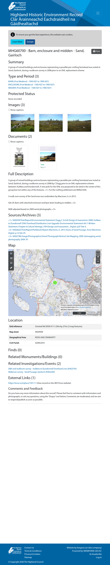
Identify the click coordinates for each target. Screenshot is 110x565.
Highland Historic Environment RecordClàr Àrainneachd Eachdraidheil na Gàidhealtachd (46, 19)
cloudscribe (96, 554)
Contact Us (29, 548)
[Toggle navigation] (98, 13)
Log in (99, 557)
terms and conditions (84, 307)
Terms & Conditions (33, 551)
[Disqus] (55, 439)
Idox (90, 548)
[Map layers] (11, 253)
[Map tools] (11, 268)
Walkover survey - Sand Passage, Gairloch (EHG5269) (31, 372)
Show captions (17, 110)
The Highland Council (33, 562)
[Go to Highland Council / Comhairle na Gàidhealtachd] (16, 5)
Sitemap (28, 557)
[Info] (11, 263)
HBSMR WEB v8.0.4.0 (92, 551)
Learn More (17, 42)
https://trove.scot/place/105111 (22, 383)
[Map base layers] (11, 258)
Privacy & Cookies (32, 554)
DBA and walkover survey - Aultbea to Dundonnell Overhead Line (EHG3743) (42, 369)
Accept (30, 42)
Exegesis (81, 548)
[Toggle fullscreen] (98, 253)
